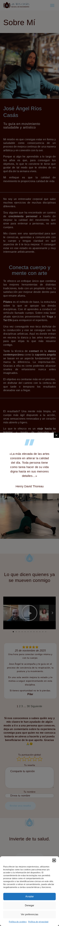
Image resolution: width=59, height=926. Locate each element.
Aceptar (29, 896)
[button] (54, 860)
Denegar (29, 905)
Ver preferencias (29, 914)
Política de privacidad (38, 922)
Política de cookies (18, 922)
